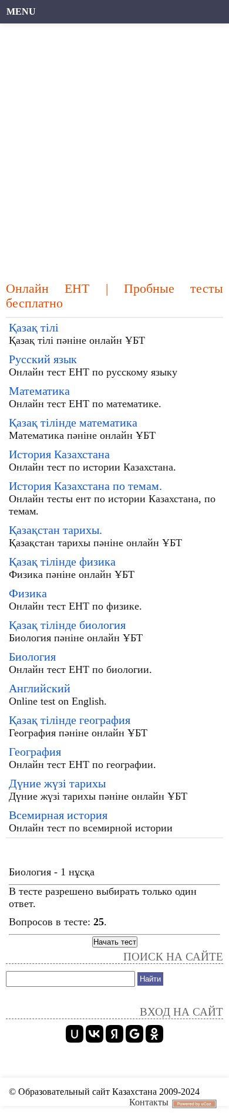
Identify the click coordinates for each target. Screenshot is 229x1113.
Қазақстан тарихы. (55, 529)
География (35, 751)
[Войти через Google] (134, 1034)
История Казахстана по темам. (85, 485)
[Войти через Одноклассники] (154, 1034)
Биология (32, 656)
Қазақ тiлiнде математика (73, 422)
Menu (21, 11)
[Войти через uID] (74, 1034)
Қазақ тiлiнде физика (62, 561)
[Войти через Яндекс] (114, 1034)
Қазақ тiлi (34, 327)
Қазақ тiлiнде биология (67, 624)
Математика (39, 390)
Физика (28, 593)
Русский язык (43, 359)
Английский (39, 688)
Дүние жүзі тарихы (57, 783)
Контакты (149, 1102)
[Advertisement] (114, 146)
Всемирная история (58, 814)
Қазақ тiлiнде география (69, 719)
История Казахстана (59, 454)
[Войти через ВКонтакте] (94, 1034)
